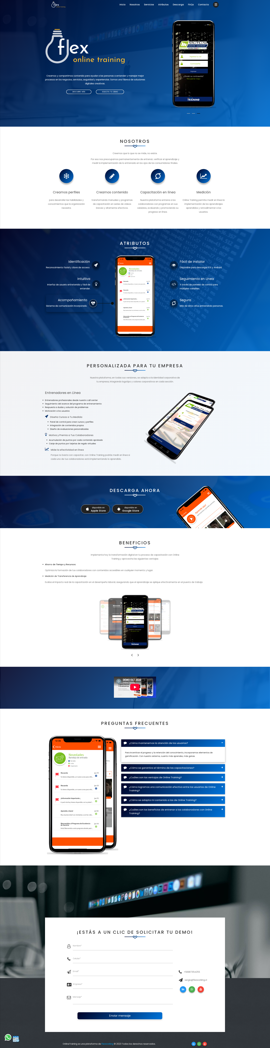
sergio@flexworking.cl (196, 979)
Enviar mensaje (120, 1016)
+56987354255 (192, 971)
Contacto (203, 4)
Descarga (178, 4)
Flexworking (107, 1043)
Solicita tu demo (110, 92)
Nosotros (135, 4)
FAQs (191, 4)
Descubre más (78, 92)
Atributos (163, 4)
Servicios (149, 4)
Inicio (122, 4)
